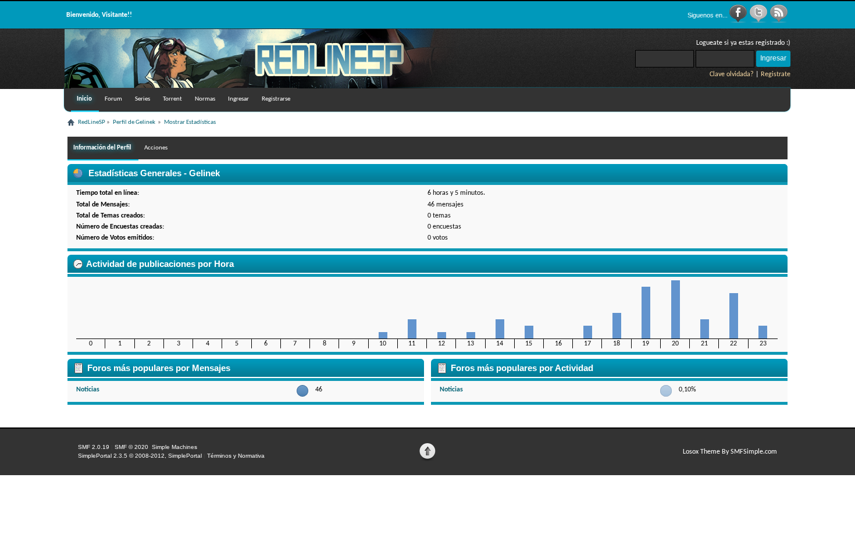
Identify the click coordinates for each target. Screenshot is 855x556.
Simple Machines (174, 447)
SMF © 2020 (131, 447)
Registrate (775, 74)
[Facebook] (739, 20)
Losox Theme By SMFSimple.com (730, 451)
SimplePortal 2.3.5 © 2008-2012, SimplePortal (140, 455)
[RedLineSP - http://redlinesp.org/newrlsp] (262, 86)
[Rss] (779, 20)
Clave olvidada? (732, 74)
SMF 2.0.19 (93, 447)
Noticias (87, 389)
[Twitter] (759, 20)
